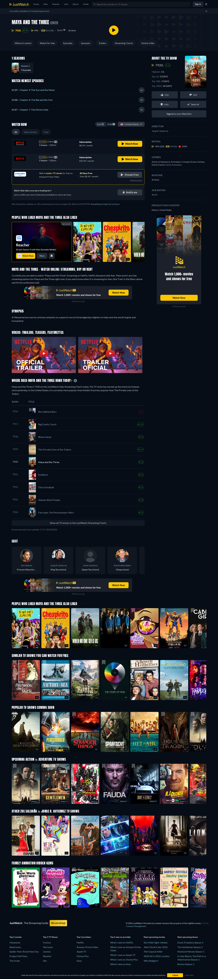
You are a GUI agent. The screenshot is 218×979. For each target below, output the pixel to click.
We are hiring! (58, 923)
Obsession (14, 942)
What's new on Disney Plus (124, 959)
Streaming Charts (124, 43)
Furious (47, 942)
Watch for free (47, 43)
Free (46, 132)
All (15, 132)
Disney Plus (83, 956)
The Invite (14, 960)
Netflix (80, 942)
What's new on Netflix (121, 942)
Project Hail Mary (18, 956)
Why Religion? (151, 960)
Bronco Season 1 (185, 964)
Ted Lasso (48, 947)
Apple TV (81, 951)
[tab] (78, 90)
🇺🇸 (129, 124)
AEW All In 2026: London (157, 956)
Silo (45, 960)
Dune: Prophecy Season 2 (190, 942)
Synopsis (85, 43)
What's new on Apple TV (122, 955)
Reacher (47, 956)
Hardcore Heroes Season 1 (190, 951)
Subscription (30, 132)
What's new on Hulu (120, 964)
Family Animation (173, 164)
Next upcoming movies (154, 937)
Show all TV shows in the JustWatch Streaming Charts (78, 522)
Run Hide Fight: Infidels (156, 942)
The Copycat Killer (153, 951)
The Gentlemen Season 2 (190, 947)
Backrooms (15, 947)
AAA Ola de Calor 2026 (156, 947)
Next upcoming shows (187, 937)
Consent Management (136, 926)
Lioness (47, 951)
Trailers (102, 43)
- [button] (33, 89)
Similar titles (147, 43)
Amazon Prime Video (87, 947)
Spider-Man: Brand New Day (24, 951)
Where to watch (23, 43)
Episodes (68, 43)
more (41, 255)
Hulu (79, 960)
